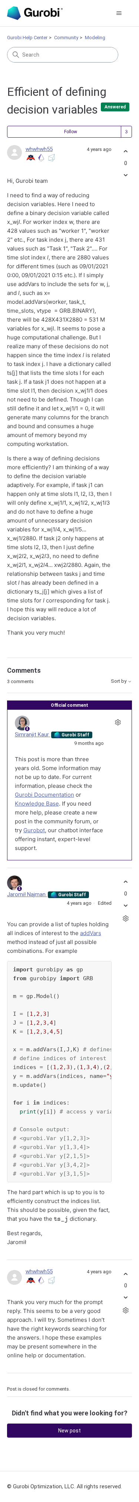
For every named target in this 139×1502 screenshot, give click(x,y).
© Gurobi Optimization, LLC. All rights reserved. (64, 1486)
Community (66, 37)
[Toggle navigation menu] (119, 13)
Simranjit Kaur (32, 734)
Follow (70, 131)
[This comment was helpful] (125, 882)
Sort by (119, 681)
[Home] (35, 13)
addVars (90, 933)
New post (69, 1431)
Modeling (95, 37)
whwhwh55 (39, 149)
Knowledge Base (37, 803)
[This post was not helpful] (125, 174)
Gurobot (34, 830)
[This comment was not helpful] (125, 905)
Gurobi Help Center (27, 37)
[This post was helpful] (125, 151)
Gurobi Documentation (44, 794)
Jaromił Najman (27, 894)
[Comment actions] (117, 722)
